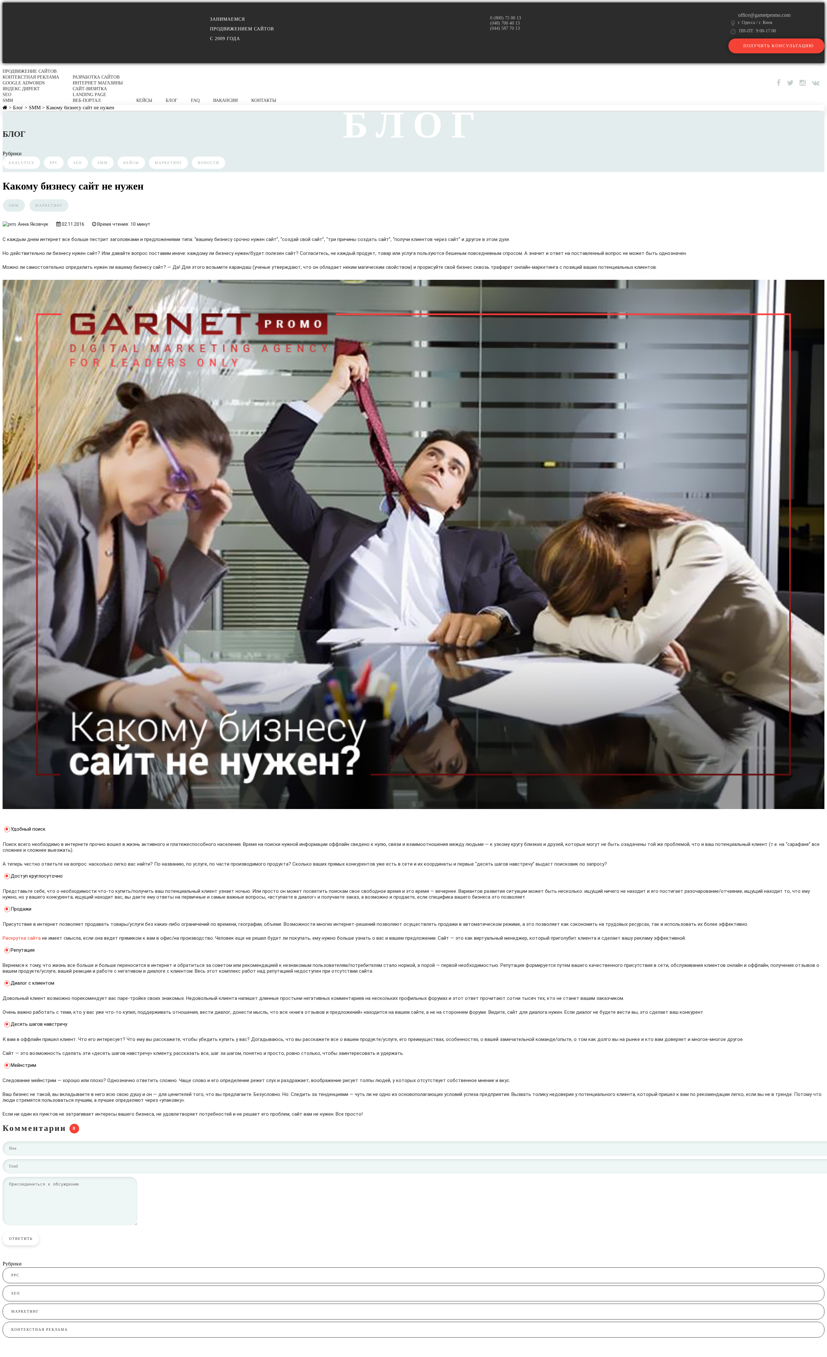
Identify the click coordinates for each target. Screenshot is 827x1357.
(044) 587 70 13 (505, 28)
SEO (7, 94)
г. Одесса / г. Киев (755, 22)
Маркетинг (168, 163)
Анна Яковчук (33, 224)
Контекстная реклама (31, 77)
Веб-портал (87, 100)
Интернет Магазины (98, 83)
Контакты (263, 100)
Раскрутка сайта (22, 938)
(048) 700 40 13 (505, 23)
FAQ (195, 100)
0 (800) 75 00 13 (505, 18)
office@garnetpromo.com (764, 15)
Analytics (21, 163)
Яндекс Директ (21, 88)
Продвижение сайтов (30, 71)
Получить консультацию (778, 45)
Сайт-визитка (90, 88)
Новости (208, 163)
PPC (54, 163)
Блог (171, 100)
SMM (8, 100)
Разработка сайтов (96, 77)
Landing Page (89, 94)
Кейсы (144, 100)
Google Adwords (24, 83)
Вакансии (225, 100)
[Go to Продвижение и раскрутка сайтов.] (5, 107)
